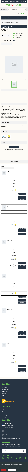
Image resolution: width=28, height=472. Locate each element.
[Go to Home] (14, 5)
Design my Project (5, 389)
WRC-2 (8, 275)
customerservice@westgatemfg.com (11, 438)
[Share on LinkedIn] (10, 40)
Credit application (5, 415)
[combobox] (16, 9)
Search (2, 166)
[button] (14, 64)
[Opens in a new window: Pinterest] (25, 458)
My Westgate (4, 387)
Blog (3, 395)
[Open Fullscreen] (25, 79)
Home (3, 20)
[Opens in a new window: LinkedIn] (3, 458)
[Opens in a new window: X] (21, 458)
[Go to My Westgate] (5, 14)
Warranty (4, 411)
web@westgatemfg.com (9, 434)
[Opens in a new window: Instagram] (12, 458)
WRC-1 (8, 171)
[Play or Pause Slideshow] (2, 79)
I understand (11, 469)
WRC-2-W (18, 22)
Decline (3, 470)
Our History (4, 409)
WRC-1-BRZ (9, 240)
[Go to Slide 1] (14, 84)
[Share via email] (5, 41)
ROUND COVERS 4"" (11, 22)
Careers (3, 413)
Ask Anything (4, 9)
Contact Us (4, 417)
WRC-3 (8, 343)
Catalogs (4, 393)
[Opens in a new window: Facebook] (7, 458)
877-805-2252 (7, 431)
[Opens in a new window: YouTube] (16, 458)
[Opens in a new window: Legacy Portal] (2, 14)
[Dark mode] (19, 13)
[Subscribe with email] (23, 451)
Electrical (8, 20)
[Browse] (18, 17)
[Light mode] (25, 13)
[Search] (25, 9)
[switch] (22, 13)
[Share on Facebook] (8, 40)
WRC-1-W (9, 206)
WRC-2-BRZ (10, 309)
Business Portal (5, 391)
